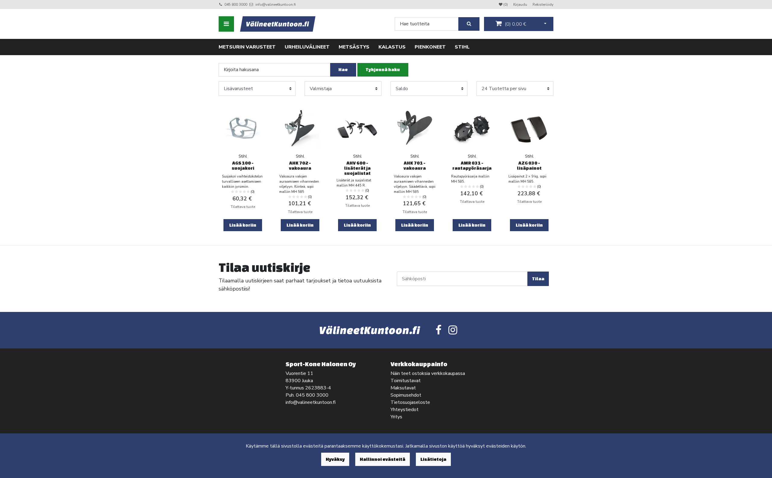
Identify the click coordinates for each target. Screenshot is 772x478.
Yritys (396, 417)
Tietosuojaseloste (410, 402)
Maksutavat (403, 388)
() (515, 24)
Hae (343, 69)
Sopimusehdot (406, 395)
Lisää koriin (242, 225)
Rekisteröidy (543, 4)
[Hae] (468, 24)
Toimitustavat (406, 380)
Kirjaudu (520, 4)
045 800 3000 (235, 4)
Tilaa (538, 278)
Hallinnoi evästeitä (382, 459)
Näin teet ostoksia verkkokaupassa (428, 373)
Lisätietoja (433, 459)
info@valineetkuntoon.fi (275, 4)
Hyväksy (335, 459)
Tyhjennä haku (382, 69)
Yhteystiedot (405, 409)
